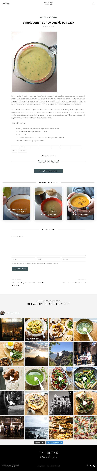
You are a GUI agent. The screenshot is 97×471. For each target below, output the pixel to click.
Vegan (14, 150)
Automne (15, 147)
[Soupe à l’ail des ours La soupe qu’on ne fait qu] (36, 378)
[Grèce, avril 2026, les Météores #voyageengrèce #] (61, 354)
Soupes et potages (48, 17)
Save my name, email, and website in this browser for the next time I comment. (36, 263)
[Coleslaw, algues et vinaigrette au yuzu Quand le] (61, 378)
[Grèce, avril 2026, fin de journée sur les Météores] (36, 354)
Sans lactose (76, 147)
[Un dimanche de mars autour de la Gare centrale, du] (12, 403)
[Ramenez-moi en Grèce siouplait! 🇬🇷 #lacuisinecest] (61, 329)
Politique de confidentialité (48, 466)
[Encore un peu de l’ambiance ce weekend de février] (61, 428)
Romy (13, 466)
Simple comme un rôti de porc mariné (74, 283)
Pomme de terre (44, 147)
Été (22, 147)
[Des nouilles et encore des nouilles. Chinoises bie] (12, 428)
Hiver (27, 147)
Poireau (34, 147)
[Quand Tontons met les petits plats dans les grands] (12, 329)
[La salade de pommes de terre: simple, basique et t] (36, 329)
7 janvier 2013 (48, 27)
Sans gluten (65, 147)
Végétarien (22, 150)
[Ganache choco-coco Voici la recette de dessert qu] (12, 378)
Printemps (55, 147)
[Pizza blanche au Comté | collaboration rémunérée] (36, 403)
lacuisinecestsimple (50, 304)
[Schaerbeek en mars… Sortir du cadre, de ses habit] (61, 403)
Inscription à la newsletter (48, 171)
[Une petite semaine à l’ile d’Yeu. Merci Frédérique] (36, 428)
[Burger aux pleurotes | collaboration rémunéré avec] (12, 354)
